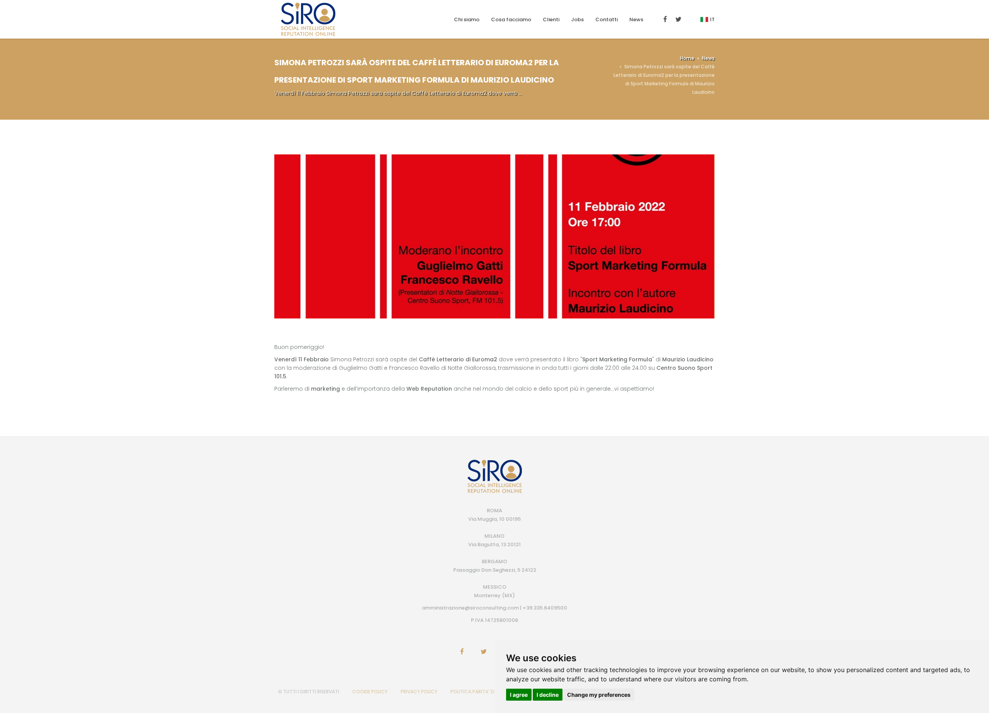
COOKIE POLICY (369, 691)
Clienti (551, 19)
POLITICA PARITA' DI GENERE (481, 691)
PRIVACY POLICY (419, 691)
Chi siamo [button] (466, 19)
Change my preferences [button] (598, 694)
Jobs (577, 19)
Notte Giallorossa (472, 368)
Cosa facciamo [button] (511, 19)
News (636, 19)
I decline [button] (548, 694)
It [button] (712, 19)
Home (687, 58)
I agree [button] (519, 694)
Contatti (606, 19)
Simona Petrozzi (352, 359)
